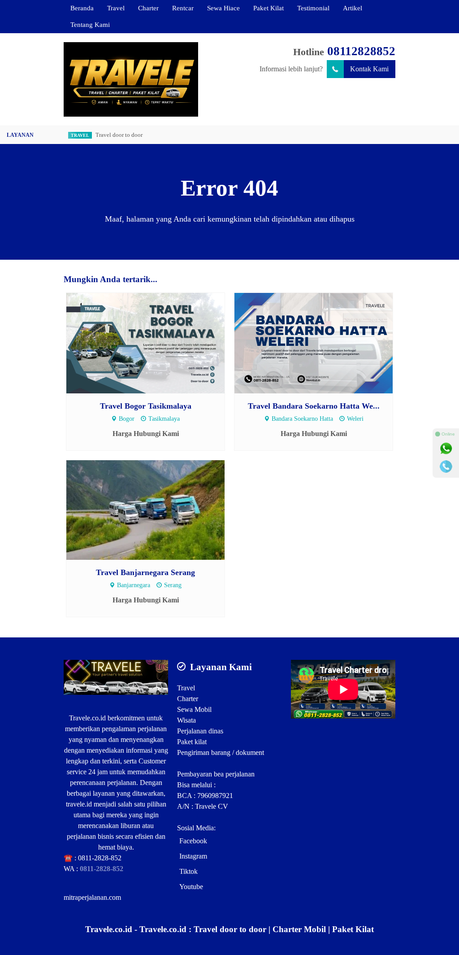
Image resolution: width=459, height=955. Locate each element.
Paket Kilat (268, 8)
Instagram (193, 856)
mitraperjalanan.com (92, 897)
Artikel (352, 8)
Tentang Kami (90, 24)
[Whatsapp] (446, 448)
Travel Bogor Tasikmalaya (145, 405)
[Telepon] (446, 466)
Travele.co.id (87, 718)
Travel (116, 8)
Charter (148, 8)
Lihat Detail (154, 342)
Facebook (193, 841)
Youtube (191, 886)
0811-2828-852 (99, 858)
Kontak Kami (369, 69)
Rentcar (183, 8)
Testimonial (313, 8)
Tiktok (188, 871)
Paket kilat (192, 742)
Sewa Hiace (223, 8)
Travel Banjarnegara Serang (145, 572)
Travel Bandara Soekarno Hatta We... (314, 405)
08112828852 (361, 51)
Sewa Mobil (194, 709)
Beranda (82, 8)
